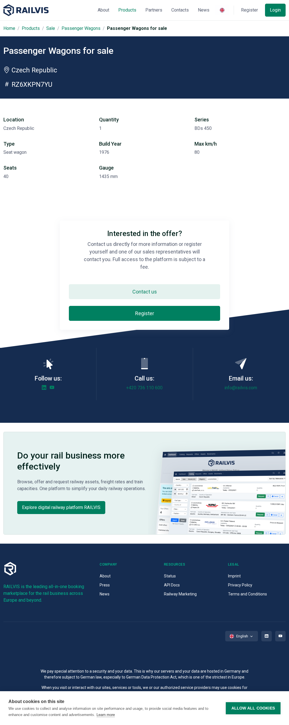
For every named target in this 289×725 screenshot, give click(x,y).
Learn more (106, 715)
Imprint (234, 576)
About (105, 576)
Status (170, 576)
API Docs (172, 585)
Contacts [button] (180, 10)
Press (105, 585)
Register (144, 313)
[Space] (26, 10)
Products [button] (127, 10)
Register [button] (249, 10)
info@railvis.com (240, 387)
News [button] (203, 10)
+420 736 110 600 (144, 387)
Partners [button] (153, 10)
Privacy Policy (240, 585)
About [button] (103, 10)
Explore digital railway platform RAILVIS (61, 507)
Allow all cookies (253, 708)
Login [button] (275, 10)
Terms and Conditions (247, 594)
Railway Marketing (180, 594)
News (105, 594)
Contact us (144, 292)
